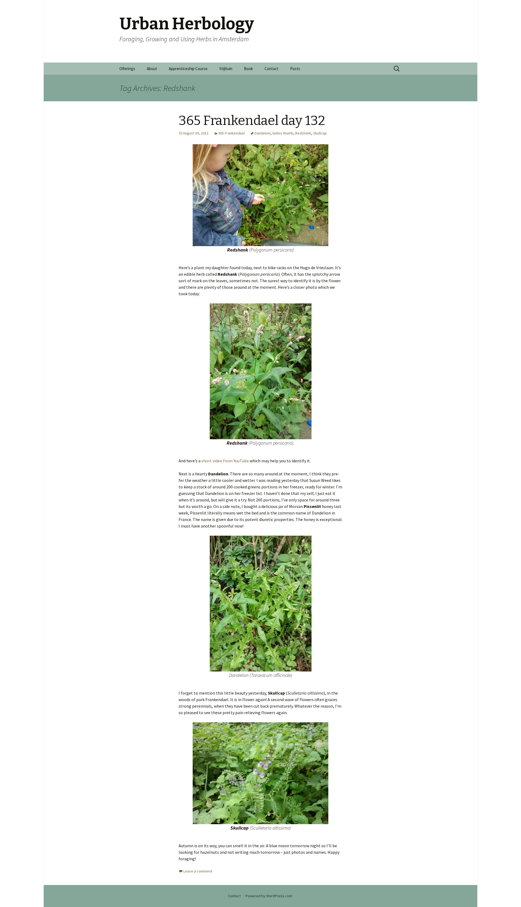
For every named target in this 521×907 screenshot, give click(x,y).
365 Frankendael (231, 133)
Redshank (303, 133)
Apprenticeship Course (188, 68)
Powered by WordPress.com (269, 895)
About (152, 68)
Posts (295, 68)
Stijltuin (225, 68)
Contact (271, 68)
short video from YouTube (225, 460)
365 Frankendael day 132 (252, 120)
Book (248, 68)
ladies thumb (282, 133)
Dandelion (263, 133)
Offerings (127, 68)
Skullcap (320, 133)
